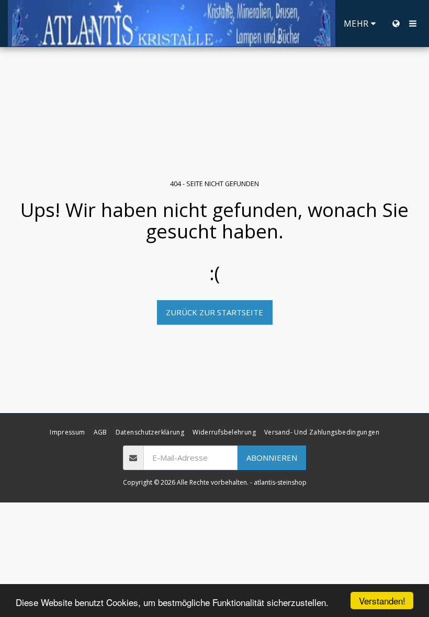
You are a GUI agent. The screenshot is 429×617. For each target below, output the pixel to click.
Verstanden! (382, 600)
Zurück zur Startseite (214, 312)
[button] (413, 23)
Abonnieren (271, 457)
